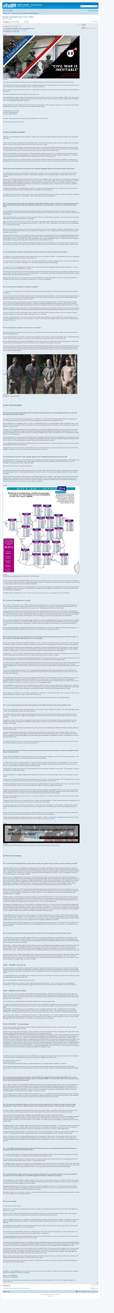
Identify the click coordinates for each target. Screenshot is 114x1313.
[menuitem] (11, 11)
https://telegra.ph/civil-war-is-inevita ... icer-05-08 (15, 30)
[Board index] (10, 5)
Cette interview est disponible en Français (13, 121)
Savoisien (84, 24)
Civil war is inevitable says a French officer (18, 17)
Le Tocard (9, 18)
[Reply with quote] (78, 25)
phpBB (46, 1294)
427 (85, 27)
